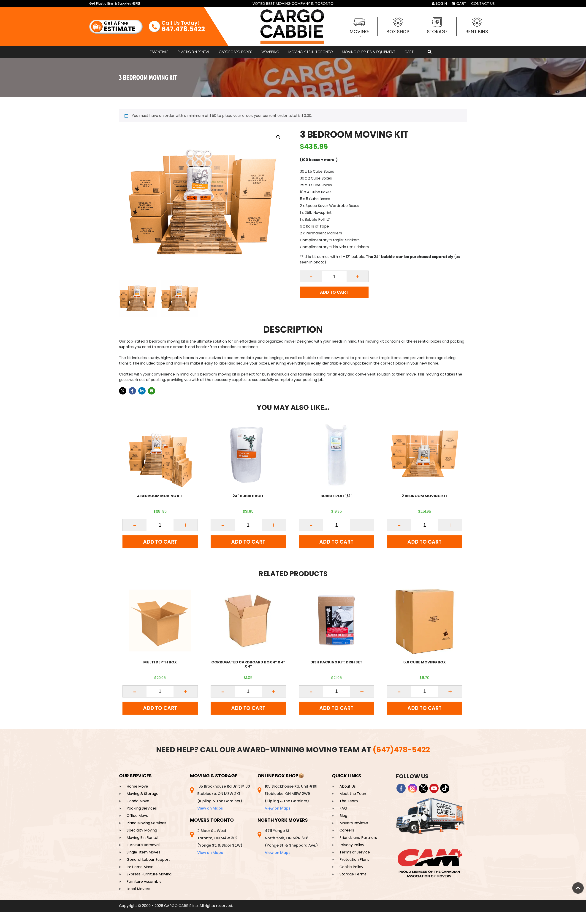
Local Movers (138, 888)
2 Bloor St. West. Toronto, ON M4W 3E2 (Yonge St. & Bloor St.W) (219, 841)
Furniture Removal (143, 845)
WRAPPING (270, 51)
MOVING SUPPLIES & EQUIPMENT (368, 51)
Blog (343, 815)
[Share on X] (122, 390)
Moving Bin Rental (142, 837)
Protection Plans (354, 859)
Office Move (137, 815)
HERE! (136, 3)
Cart (461, 3)
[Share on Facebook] (132, 390)
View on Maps (210, 808)
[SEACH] (429, 52)
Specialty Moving (142, 830)
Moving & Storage (142, 793)
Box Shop (397, 31)
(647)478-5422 (401, 749)
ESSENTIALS (159, 51)
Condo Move (138, 801)
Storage (437, 31)
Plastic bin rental (194, 51)
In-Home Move (140, 866)
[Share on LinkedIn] (142, 390)
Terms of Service (354, 852)
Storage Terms (352, 874)
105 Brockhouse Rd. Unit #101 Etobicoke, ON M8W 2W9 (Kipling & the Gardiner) (291, 797)
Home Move (137, 786)
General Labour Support (148, 859)
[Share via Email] (151, 390)
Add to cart (334, 292)
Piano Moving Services (146, 823)
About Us (347, 786)
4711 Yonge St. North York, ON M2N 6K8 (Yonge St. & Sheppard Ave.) (291, 841)
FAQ (343, 808)
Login (441, 3)
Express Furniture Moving (149, 874)
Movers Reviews (353, 823)
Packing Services (142, 808)
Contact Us (483, 3)
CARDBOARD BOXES (235, 51)
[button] (278, 137)
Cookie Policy (351, 866)
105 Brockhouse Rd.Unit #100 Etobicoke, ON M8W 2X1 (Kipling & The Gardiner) (223, 797)
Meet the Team (353, 793)
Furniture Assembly (144, 881)
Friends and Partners (358, 837)
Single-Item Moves (143, 852)
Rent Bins (476, 31)
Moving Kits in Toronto (310, 51)
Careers (346, 830)
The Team (348, 801)
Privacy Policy (351, 845)
